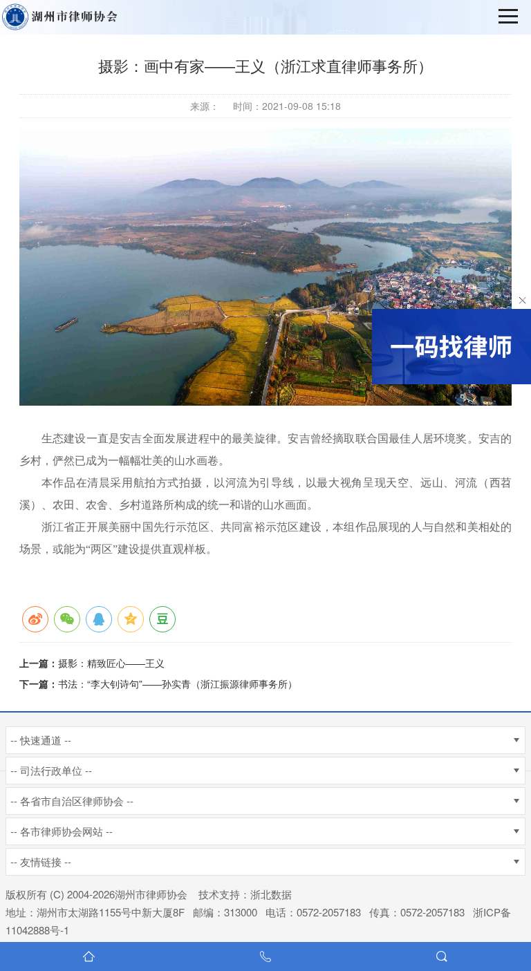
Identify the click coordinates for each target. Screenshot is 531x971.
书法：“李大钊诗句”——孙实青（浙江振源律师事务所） (177, 683)
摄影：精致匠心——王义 (111, 663)
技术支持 (219, 894)
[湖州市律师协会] (62, 17)
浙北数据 (271, 894)
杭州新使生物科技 (341, 894)
